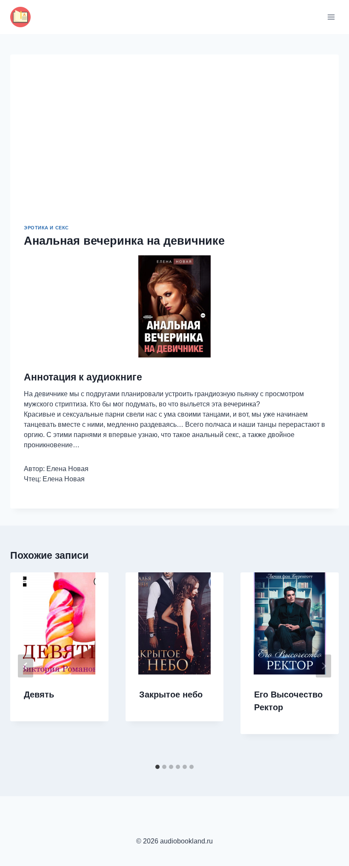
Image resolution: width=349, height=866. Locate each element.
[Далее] (323, 666)
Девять (39, 694)
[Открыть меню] (331, 16)
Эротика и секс (46, 227)
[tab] (157, 767)
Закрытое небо (171, 694)
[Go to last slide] (25, 666)
